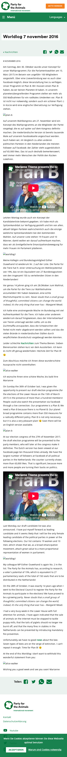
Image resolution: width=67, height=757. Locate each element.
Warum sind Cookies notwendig (44, 749)
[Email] (62, 52)
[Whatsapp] (56, 52)
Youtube (13, 730)
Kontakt (7, 717)
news (40, 639)
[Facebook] (45, 52)
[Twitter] (51, 52)
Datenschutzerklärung (14, 721)
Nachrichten (11, 52)
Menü (11, 17)
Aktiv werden (55, 6)
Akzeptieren (16, 750)
